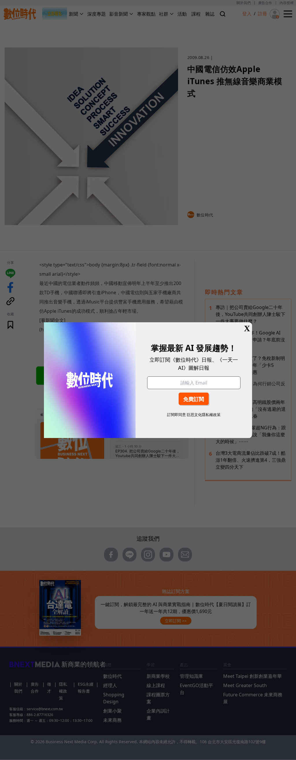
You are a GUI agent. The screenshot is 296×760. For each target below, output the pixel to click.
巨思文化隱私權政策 (204, 414)
